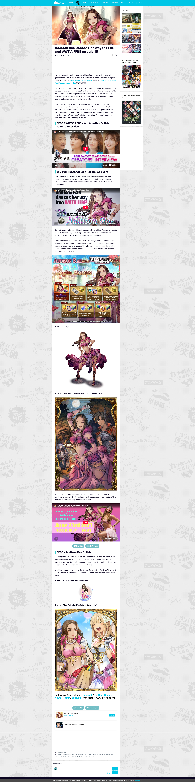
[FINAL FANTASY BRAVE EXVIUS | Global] (86, 725)
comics (105, 3)
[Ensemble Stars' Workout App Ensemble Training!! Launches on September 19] (136, 28)
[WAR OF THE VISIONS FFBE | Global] (86, 715)
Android (67, 754)
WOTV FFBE (91, 756)
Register (131, 3)
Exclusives (94, 3)
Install (112, 715)
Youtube (76, 697)
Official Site (78, 546)
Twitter (98, 695)
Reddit (66, 697)
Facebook (87, 695)
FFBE (72, 754)
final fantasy (78, 754)
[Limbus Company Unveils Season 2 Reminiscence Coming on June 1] (136, 18)
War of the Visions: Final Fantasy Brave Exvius (72, 756)
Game (103, 754)
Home (71, 3)
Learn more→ (137, 780)
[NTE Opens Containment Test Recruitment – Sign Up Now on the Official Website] (136, 49)
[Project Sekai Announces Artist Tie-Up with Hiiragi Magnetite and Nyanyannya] (127, 28)
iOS (106, 754)
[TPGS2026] (78, 3)
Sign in (140, 3)
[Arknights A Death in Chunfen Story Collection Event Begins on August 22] (127, 18)
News (84, 3)
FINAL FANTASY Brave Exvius (91, 754)
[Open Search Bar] (127, 3)
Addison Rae (61, 754)
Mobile (63, 752)
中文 (122, 3)
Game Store (114, 3)
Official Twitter (92, 546)
